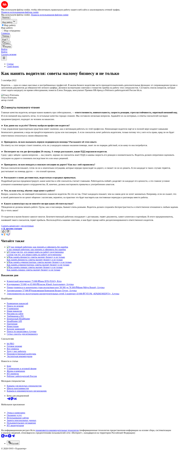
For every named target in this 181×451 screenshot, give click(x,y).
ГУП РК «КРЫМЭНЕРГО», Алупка (101, 293)
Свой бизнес (13, 66)
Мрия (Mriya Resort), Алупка (90, 287)
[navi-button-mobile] (4, 58)
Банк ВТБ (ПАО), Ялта (50, 281)
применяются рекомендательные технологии (57, 430)
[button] (4, 49)
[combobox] (13, 442)
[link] (6, 43)
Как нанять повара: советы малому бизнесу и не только (33, 270)
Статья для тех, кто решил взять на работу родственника (34, 254)
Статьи (10, 64)
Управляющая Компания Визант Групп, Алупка (53, 290)
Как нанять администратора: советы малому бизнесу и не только (38, 265)
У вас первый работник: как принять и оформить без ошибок (36, 249)
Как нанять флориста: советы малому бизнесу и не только (35, 259)
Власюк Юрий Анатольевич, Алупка (56, 284)
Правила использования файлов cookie (49, 15)
